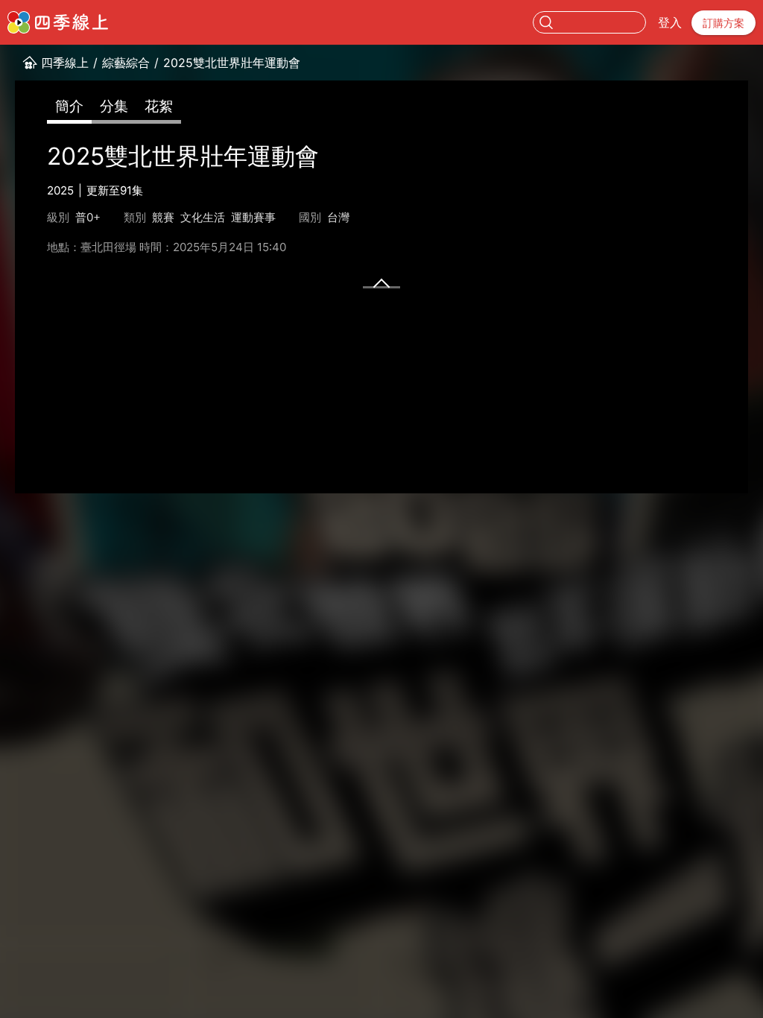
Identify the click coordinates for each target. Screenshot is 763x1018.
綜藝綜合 (126, 62)
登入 (670, 22)
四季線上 (65, 62)
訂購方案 (723, 22)
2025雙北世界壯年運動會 (231, 62)
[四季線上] (57, 22)
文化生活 (202, 217)
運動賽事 (253, 217)
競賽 (163, 217)
